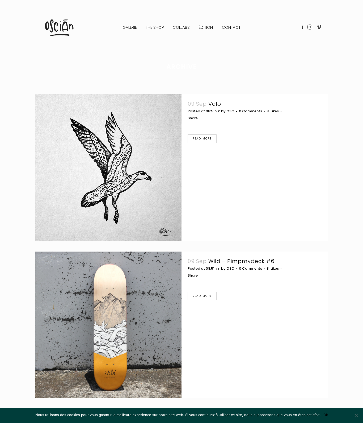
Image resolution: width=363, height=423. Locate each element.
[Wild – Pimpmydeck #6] (108, 325)
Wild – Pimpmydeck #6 (241, 261)
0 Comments (250, 111)
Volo (214, 104)
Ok (325, 415)
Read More (202, 139)
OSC (230, 111)
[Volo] (108, 167)
